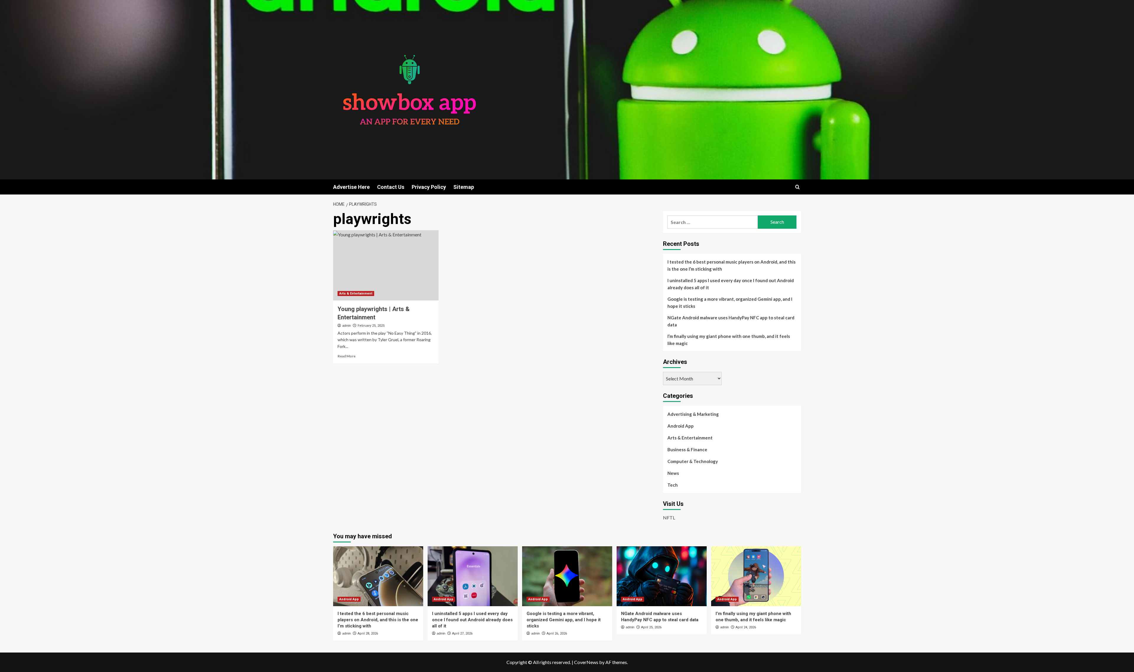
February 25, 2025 (371, 326)
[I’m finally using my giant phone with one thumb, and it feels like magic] (756, 576)
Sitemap (463, 187)
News (673, 473)
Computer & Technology (692, 461)
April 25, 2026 (651, 627)
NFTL (669, 517)
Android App (680, 426)
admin (346, 325)
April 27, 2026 (462, 633)
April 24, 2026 (746, 627)
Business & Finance (687, 449)
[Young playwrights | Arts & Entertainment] (386, 265)
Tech (672, 485)
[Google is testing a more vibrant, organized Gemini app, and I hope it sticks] (567, 576)
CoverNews (586, 662)
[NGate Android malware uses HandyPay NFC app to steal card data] (662, 576)
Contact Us (390, 187)
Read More (347, 356)
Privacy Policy (429, 187)
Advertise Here (351, 187)
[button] (797, 187)
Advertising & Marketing (693, 414)
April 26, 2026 (557, 633)
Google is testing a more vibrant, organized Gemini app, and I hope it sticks (729, 302)
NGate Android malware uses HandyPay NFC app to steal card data (730, 321)
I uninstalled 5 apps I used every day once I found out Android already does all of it (730, 284)
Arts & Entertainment (355, 293)
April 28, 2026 (368, 633)
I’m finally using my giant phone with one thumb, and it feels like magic (728, 339)
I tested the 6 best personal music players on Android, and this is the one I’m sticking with (731, 265)
